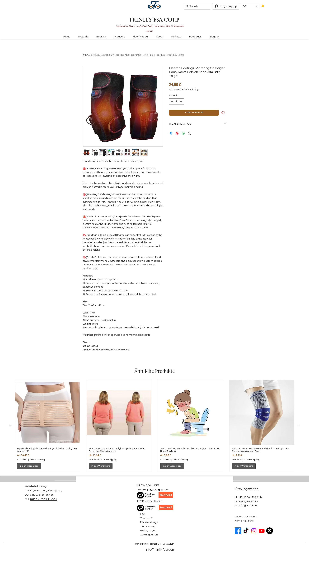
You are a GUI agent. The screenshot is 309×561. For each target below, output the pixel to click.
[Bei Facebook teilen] (171, 133)
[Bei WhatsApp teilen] (183, 133)
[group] (154, 426)
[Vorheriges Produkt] (10, 426)
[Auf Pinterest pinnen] (177, 133)
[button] (263, 5)
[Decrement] (171, 101)
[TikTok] (246, 530)
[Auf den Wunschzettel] (223, 113)
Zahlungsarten (149, 534)
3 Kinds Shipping (190, 89)
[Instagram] (253, 530)
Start (86, 54)
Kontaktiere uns (244, 521)
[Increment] (181, 101)
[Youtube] (261, 530)
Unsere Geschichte (246, 516)
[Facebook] (238, 530)
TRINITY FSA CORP (154, 20)
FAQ (142, 514)
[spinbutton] (176, 101)
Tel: (27, 499)
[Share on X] (189, 133)
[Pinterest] (269, 530)
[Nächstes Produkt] (299, 426)
